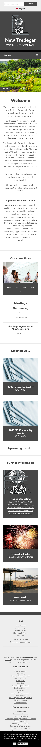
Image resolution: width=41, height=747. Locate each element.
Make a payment (20, 700)
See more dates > (20, 317)
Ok (15, 743)
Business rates (20, 711)
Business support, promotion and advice (20, 719)
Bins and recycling (20, 671)
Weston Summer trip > (20, 600)
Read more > (20, 390)
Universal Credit (20, 678)
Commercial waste (20, 714)
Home (7, 55)
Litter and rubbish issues (20, 676)
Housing (20, 683)
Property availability (20, 716)
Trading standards (20, 721)
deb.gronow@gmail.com (21, 642)
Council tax (20, 681)
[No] (38, 739)
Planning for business (20, 723)
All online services (20, 703)
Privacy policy (22, 743)
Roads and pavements (20, 686)
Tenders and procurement (21, 728)
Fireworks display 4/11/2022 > (20, 557)
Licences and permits (20, 731)
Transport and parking (20, 695)
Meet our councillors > (20, 289)
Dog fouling (20, 673)
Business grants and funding (20, 726)
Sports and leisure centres (21, 693)
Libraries (20, 690)
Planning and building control (20, 698)
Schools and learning (20, 688)
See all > (20, 333)
